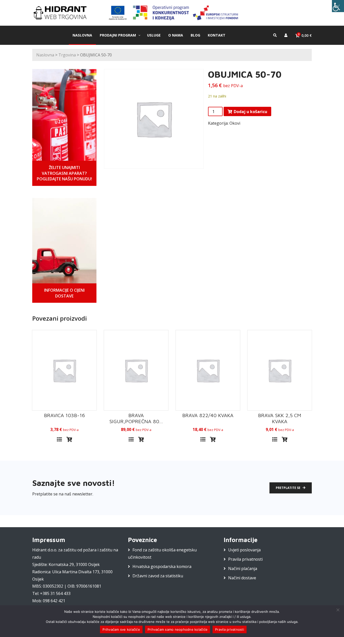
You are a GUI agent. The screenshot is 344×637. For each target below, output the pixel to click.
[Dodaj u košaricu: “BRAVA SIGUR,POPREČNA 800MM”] (141, 439)
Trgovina (67, 55)
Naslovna (45, 55)
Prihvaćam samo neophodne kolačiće (178, 629)
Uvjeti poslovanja (244, 550)
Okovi (234, 123)
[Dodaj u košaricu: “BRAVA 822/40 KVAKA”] (213, 439)
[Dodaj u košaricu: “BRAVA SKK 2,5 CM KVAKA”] (285, 439)
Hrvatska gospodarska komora (161, 566)
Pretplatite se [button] (288, 488)
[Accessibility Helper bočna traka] (338, 6)
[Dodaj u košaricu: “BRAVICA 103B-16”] (69, 439)
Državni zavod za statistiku (157, 576)
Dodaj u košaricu (250, 111)
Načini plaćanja (242, 568)
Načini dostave (242, 578)
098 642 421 (54, 601)
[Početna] (62, 12)
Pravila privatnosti (245, 559)
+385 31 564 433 (55, 593)
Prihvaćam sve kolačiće (121, 629)
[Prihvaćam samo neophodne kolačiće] (337, 609)
